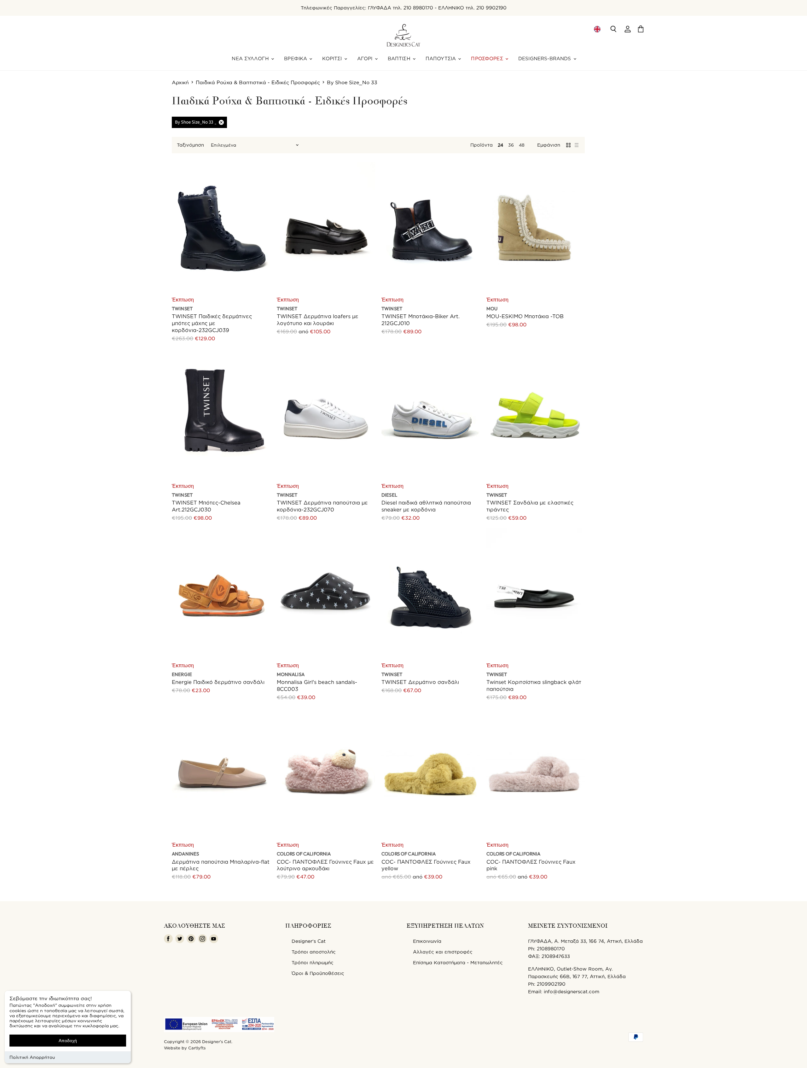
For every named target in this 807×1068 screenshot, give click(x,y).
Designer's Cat (309, 941)
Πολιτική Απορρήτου (32, 1057)
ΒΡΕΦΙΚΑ (296, 58)
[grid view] (568, 145)
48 (522, 145)
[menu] (597, 29)
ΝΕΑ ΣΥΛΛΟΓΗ (251, 58)
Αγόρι (365, 58)
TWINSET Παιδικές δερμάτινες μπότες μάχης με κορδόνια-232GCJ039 (212, 323)
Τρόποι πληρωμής (313, 962)
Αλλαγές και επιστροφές (443, 951)
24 (500, 145)
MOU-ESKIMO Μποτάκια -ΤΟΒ (525, 316)
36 (511, 145)
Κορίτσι (332, 58)
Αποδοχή (68, 1040)
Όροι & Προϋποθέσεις (318, 973)
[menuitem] (596, 29)
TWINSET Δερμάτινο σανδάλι (420, 682)
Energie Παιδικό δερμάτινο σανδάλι (218, 682)
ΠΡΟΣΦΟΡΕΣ (488, 58)
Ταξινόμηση (190, 145)
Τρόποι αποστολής (314, 951)
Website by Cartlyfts (185, 1048)
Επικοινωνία (427, 941)
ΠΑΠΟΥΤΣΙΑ (442, 58)
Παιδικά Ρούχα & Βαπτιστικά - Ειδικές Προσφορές (258, 82)
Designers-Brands (545, 58)
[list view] (576, 145)
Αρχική (180, 82)
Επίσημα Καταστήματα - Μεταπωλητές (458, 962)
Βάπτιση (400, 58)
